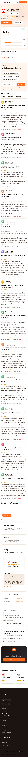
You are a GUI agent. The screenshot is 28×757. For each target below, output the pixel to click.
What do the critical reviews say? (11, 73)
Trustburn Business (6, 732)
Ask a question (6, 515)
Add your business (6, 737)
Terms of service (14, 754)
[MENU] (2, 2)
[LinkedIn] (9, 704)
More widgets (7, 586)
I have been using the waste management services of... (10, 167)
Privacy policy (5, 754)
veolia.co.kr (19, 598)
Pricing (3, 735)
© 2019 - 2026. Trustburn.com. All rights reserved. (14, 751)
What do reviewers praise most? (11, 76)
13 (16, 566)
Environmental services (13, 6)
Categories (3, 6)
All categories (5, 710)
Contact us (4, 725)
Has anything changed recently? (11, 79)
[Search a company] (17, 2)
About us (4, 723)
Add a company (6, 715)
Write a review (5, 713)
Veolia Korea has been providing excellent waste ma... (11, 138)
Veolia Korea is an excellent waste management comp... (12, 286)
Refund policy (22, 754)
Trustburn (6, 694)
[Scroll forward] (26, 670)
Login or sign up (6, 745)
